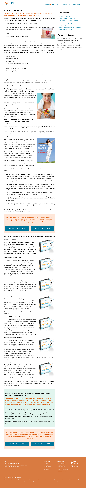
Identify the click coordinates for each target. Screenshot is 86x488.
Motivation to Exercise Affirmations (68, 20)
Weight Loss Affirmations (65, 16)
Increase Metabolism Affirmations (68, 24)
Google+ (76, 466)
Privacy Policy (61, 465)
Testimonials (64, 4)
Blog (70, 4)
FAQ (74, 4)
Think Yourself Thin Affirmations (67, 18)
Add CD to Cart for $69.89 (42, 228)
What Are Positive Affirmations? (12, 463)
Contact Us (47, 469)
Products (47, 4)
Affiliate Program (62, 471)
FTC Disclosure (61, 463)
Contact (79, 4)
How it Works (55, 4)
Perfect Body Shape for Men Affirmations (70, 27)
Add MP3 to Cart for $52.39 (17, 228)
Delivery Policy (61, 466)
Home (46, 463)
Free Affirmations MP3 (63, 469)
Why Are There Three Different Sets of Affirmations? (16, 465)
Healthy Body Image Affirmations (68, 25)
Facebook (76, 463)
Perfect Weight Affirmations (66, 29)
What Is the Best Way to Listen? (12, 466)
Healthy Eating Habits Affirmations (68, 22)
